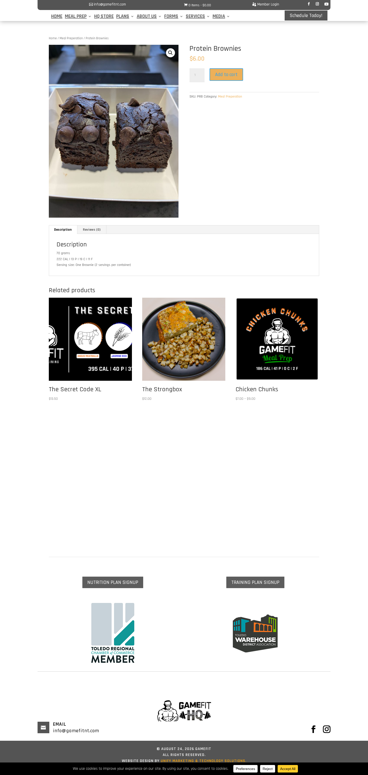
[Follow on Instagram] (317, 4)
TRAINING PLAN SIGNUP (255, 582)
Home (56, 17)
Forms (171, 17)
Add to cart (226, 74)
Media (219, 17)
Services (195, 17)
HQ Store (104, 17)
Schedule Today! (306, 15)
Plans (122, 17)
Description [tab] (63, 229)
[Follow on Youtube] (326, 4)
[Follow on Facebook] (308, 4)
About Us (147, 17)
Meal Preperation (71, 38)
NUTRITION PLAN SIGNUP (112, 582)
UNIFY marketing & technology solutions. (202, 760)
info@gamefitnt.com (110, 4)
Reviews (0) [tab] (92, 229)
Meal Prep (76, 17)
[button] (170, 52)
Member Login (268, 4)
